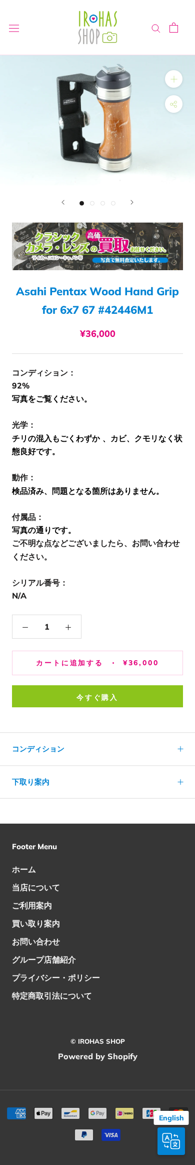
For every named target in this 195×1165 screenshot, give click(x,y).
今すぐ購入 (97, 697)
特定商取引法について (52, 996)
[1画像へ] (82, 203)
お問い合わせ (36, 941)
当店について (36, 887)
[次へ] (132, 202)
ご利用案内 (32, 905)
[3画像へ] (102, 203)
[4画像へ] (113, 203)
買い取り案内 (36, 923)
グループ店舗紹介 (44, 959)
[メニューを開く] (14, 27)
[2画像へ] (92, 203)
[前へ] (63, 202)
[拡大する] (173, 79)
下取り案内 (31, 782)
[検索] (156, 28)
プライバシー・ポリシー (56, 978)
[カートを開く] (174, 28)
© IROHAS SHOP (97, 1041)
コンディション (38, 748)
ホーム (24, 869)
